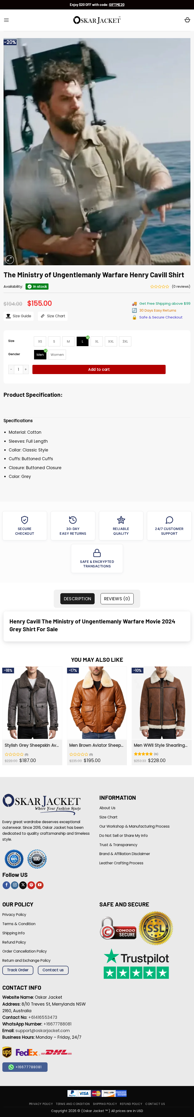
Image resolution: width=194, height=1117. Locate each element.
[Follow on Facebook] (6, 885)
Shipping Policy (105, 1104)
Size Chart (55, 315)
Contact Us (155, 1104)
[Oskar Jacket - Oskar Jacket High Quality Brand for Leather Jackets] (97, 20)
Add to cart (99, 369)
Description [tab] (77, 599)
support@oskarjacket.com (42, 1030)
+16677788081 (57, 1024)
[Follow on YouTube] (40, 885)
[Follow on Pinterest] (31, 885)
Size (11, 340)
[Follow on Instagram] (14, 885)
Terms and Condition (73, 1104)
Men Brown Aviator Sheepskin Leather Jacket (96, 745)
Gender (14, 354)
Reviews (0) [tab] (117, 599)
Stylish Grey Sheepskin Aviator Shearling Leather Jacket (32, 745)
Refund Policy (131, 1104)
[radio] (40, 341)
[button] (6, 20)
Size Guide (21, 315)
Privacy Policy (41, 1104)
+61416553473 (42, 1017)
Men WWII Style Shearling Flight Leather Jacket (161, 745)
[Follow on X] (23, 885)
